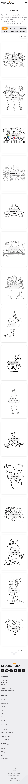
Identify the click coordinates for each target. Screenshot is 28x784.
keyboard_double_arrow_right (15, 654)
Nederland (4, 755)
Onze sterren (4, 703)
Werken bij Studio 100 (7, 733)
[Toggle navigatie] (26, 3)
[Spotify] (7, 670)
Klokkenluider (14, 778)
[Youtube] (23, 670)
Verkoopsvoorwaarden (14, 775)
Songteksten (14, 31)
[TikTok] (2, 670)
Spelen (16, 28)
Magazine (22, 31)
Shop (2, 717)
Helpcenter (4, 729)
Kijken (10, 28)
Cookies (14, 770)
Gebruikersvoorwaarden (14, 773)
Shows (3, 700)
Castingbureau (5, 739)
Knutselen (23, 28)
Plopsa (3, 720)
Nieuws (3, 706)
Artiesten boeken (6, 736)
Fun (2, 710)
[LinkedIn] (15, 670)
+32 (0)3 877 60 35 (6, 688)
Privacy (14, 768)
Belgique (3, 752)
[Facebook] (11, 670)
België (3, 748)
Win (2, 713)
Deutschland (4, 759)
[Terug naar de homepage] (7, 3)
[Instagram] (19, 670)
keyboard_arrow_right (12, 654)
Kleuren (4, 28)
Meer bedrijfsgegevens (7, 690)
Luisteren (6, 31)
